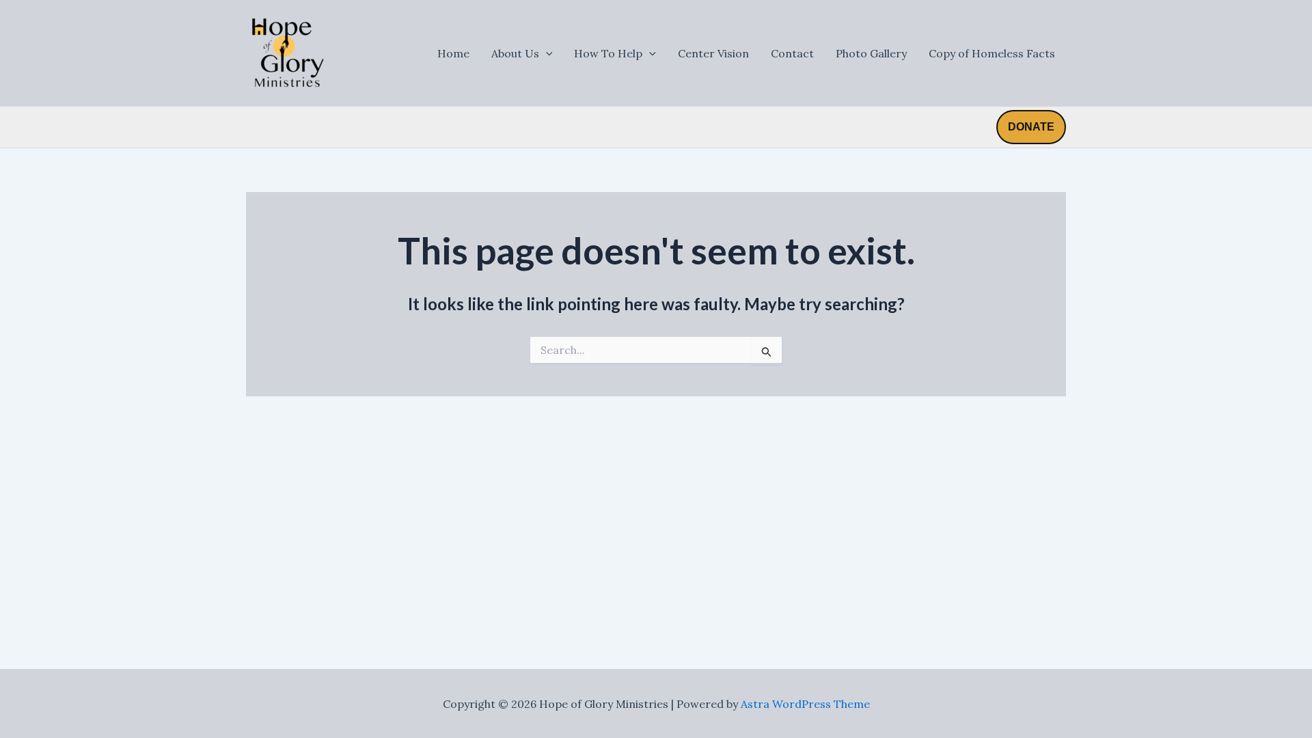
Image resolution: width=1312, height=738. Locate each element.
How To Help (608, 53)
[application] (546, 53)
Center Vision (713, 53)
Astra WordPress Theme (805, 704)
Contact (792, 53)
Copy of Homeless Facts (992, 53)
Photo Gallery (871, 53)
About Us (515, 53)
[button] (1031, 127)
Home (453, 53)
